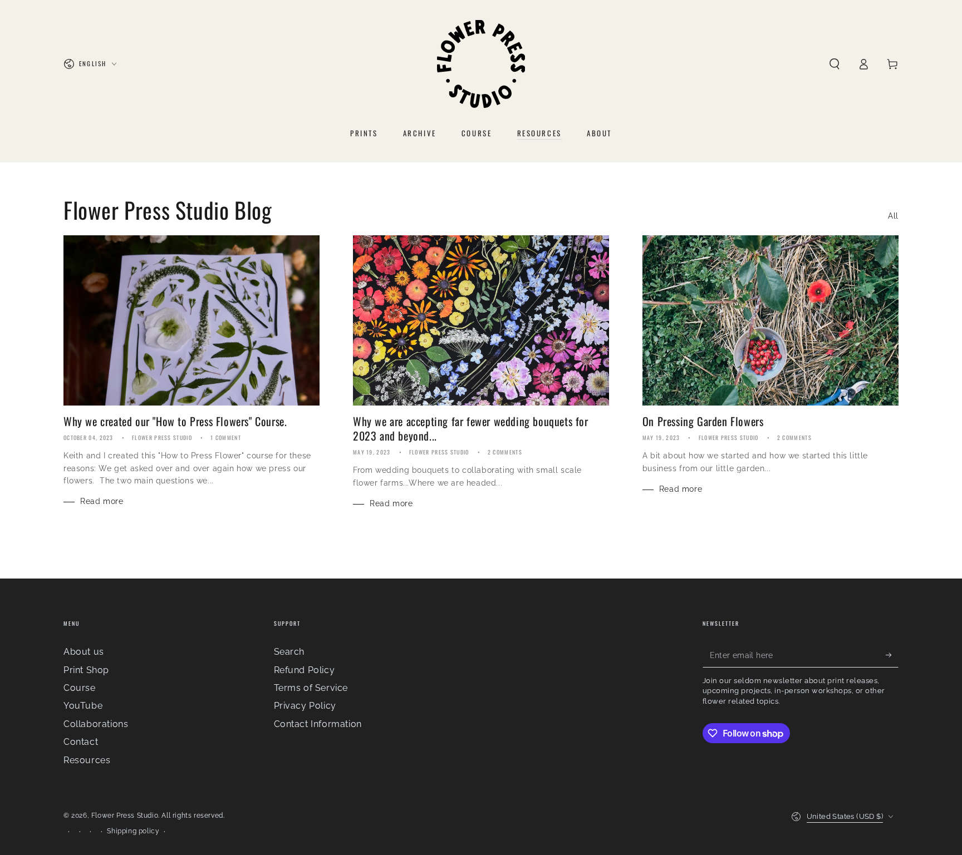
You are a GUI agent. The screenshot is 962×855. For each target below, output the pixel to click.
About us (83, 651)
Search (289, 651)
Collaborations (95, 724)
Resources (86, 760)
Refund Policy (304, 670)
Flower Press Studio (124, 815)
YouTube (82, 705)
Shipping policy (133, 831)
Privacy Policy (305, 705)
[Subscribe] (892, 655)
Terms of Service (311, 688)
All (893, 215)
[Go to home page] (481, 64)
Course (79, 688)
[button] (834, 64)
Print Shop (86, 670)
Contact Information (318, 724)
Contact (80, 742)
